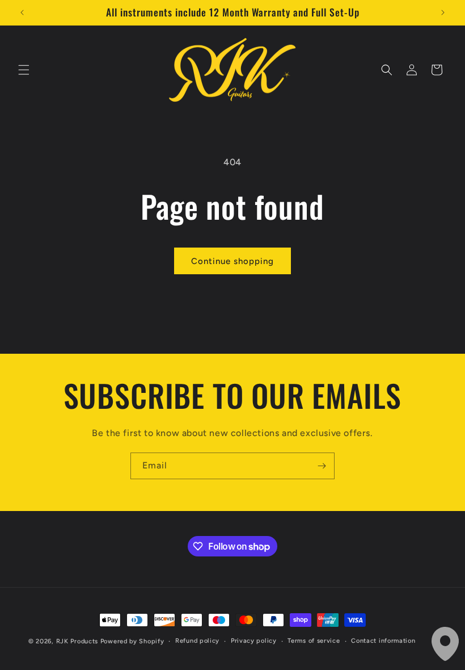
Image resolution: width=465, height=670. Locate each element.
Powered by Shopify (132, 641)
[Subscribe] (321, 466)
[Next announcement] (442, 12)
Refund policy (197, 640)
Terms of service (314, 640)
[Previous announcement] (22, 12)
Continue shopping (232, 261)
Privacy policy (254, 640)
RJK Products (77, 641)
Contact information (383, 640)
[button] (23, 69)
